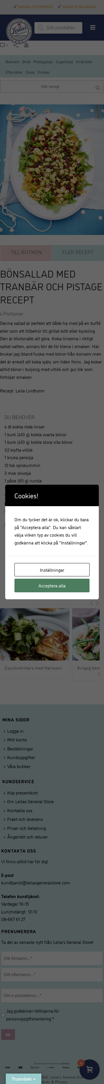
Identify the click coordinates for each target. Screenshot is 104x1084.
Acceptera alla (52, 585)
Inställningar (52, 570)
